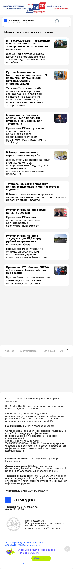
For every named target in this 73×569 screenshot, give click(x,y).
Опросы (49, 350)
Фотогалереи (29, 350)
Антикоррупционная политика (24, 542)
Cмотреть (41, 558)
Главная (9, 350)
